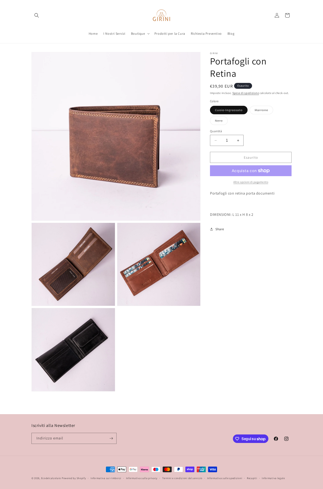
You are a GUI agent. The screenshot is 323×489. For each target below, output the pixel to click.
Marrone (264, 111)
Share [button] (219, 229)
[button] (36, 15)
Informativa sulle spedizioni (224, 478)
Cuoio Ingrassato (231, 111)
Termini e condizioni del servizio (182, 478)
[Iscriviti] (111, 438)
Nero (221, 121)
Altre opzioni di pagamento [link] (250, 182)
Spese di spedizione (245, 93)
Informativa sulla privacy (142, 478)
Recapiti (252, 478)
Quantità (216, 131)
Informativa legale (273, 478)
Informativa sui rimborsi (106, 478)
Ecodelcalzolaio (51, 478)
